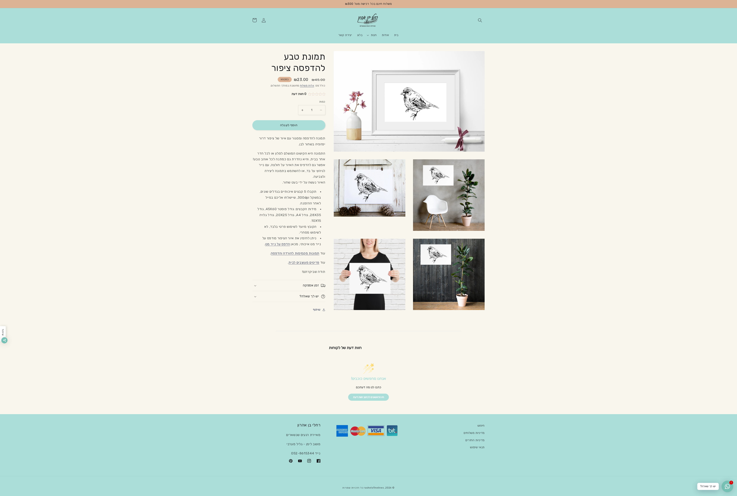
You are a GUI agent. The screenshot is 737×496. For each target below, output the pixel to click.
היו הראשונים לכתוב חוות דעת (368, 397)
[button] (480, 20)
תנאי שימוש (477, 447)
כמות (322, 101)
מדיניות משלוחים (474, 433)
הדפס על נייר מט (277, 244)
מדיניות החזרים (475, 440)
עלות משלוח (307, 85)
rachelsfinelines (374, 487)
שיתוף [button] (316, 309)
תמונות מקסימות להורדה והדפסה (295, 253)
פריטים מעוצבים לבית (303, 262)
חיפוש (481, 425)
